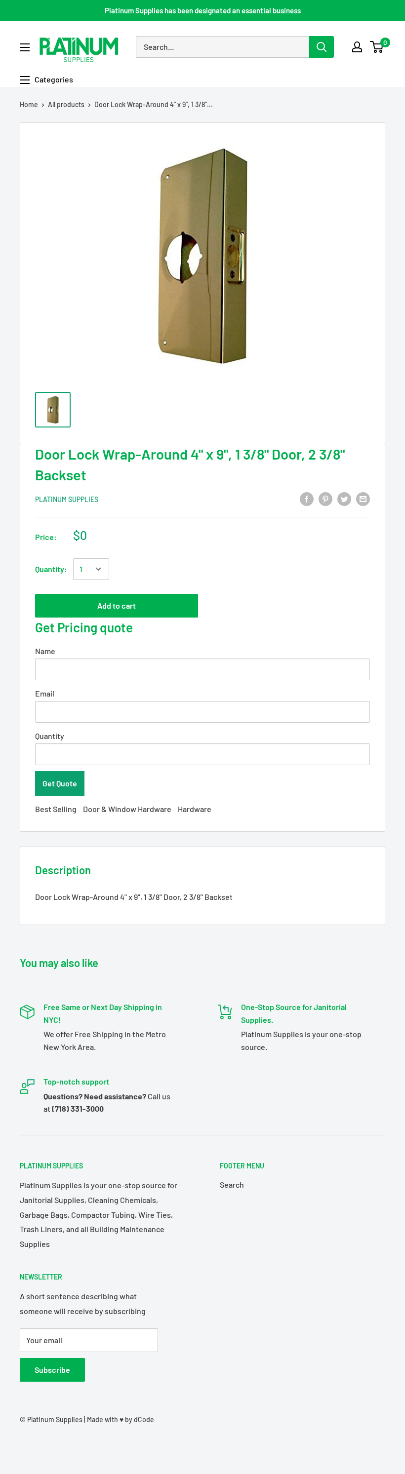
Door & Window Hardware (127, 809)
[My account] (357, 46)
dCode (144, 1419)
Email (44, 693)
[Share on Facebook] (307, 498)
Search (232, 1184)
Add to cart (116, 605)
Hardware (194, 809)
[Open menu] (25, 47)
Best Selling (56, 809)
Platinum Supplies (66, 499)
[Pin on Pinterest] (325, 498)
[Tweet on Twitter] (344, 498)
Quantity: (51, 569)
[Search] (321, 47)
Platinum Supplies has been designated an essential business (203, 10)
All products (66, 104)
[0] (377, 47)
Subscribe (52, 1369)
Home (29, 104)
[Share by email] (363, 498)
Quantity (49, 735)
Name (45, 651)
